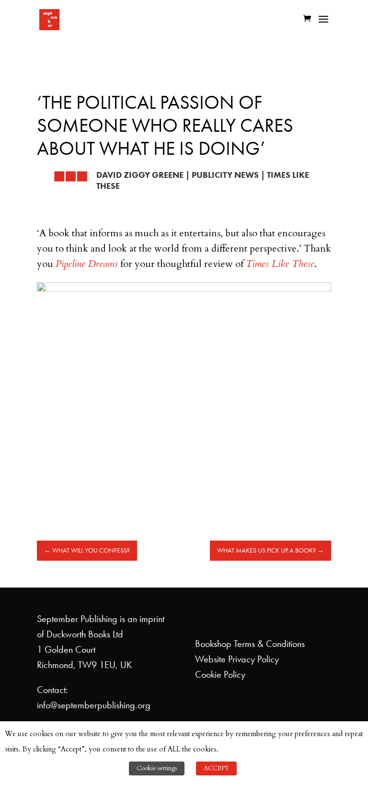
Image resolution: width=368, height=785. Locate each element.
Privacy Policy (253, 659)
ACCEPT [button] (216, 768)
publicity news (225, 175)
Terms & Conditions (269, 643)
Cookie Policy (220, 674)
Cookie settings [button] (157, 768)
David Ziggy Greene (140, 175)
